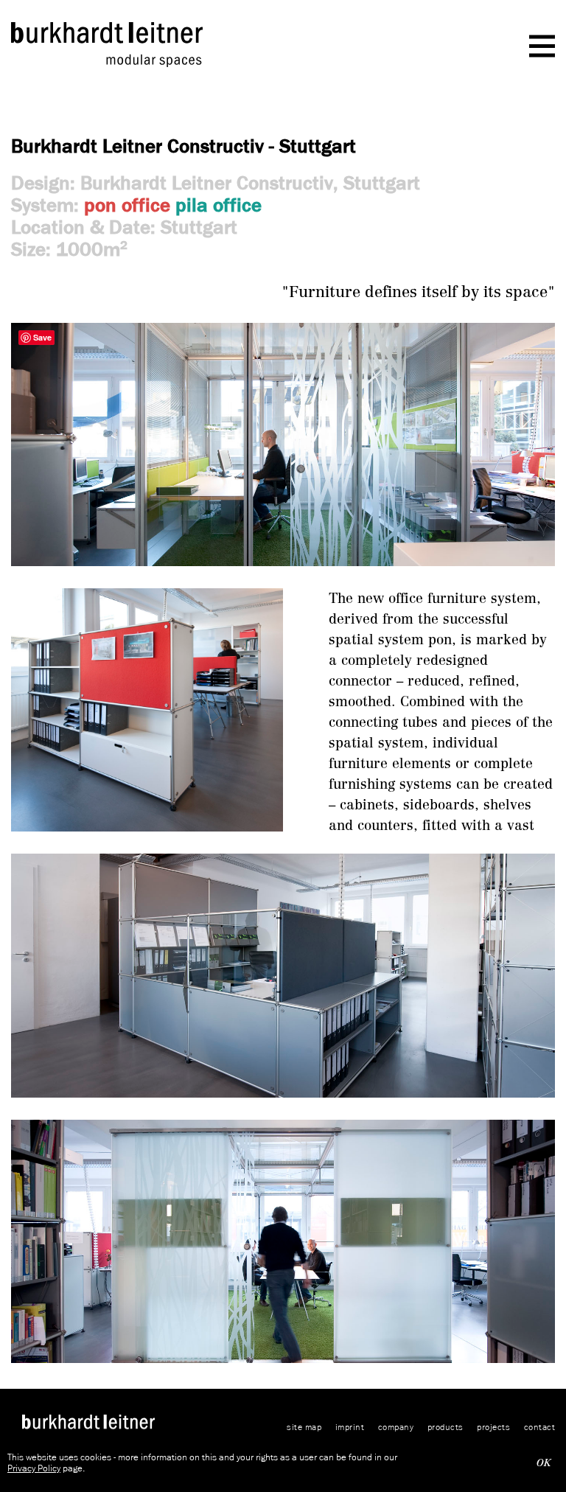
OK (544, 1463)
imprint (350, 1427)
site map (304, 1427)
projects (493, 1427)
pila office (218, 205)
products (445, 1427)
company (396, 1427)
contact (540, 1427)
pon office (127, 205)
